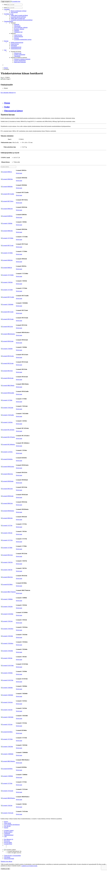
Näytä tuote (19, 173)
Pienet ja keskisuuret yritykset (18, 11)
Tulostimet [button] (7, 9)
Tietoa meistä (7, 823)
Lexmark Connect (9, 830)
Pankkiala (16, 24)
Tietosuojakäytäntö (9, 858)
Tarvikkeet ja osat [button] (8, 14)
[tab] (55, 103)
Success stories (8, 842)
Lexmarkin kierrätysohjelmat (18, 17)
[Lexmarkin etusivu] (15, 1)
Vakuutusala (17, 26)
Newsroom (7, 841)
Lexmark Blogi (8, 844)
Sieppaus (16, 38)
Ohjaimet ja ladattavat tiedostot (22, 59)
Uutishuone (7, 833)
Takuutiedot (14, 45)
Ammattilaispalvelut (16, 47)
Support (6, 827)
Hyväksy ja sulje (5, 868)
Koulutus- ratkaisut (19, 29)
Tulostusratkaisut (18, 36)
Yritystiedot (7, 857)
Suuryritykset (14, 12)
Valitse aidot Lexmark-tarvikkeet (19, 15)
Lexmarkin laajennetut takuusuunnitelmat (21, 20)
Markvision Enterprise (20, 62)
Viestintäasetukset (8, 835)
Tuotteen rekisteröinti (19, 54)
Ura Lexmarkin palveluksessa (12, 824)
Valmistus (16, 30)
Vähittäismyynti (18, 32)
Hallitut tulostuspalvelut (17, 42)
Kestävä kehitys (8, 832)
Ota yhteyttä (7, 826)
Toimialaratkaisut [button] (8, 21)
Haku (5, 4)
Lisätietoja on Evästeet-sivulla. (29, 865)
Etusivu (6, 67)
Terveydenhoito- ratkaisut (21, 27)
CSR (5, 836)
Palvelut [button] (6, 41)
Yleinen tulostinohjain (20, 60)
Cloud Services (18, 35)
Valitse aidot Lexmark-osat (18, 18)
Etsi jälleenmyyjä (8, 839)
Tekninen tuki (17, 53)
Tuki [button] (5, 50)
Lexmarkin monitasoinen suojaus (22, 39)
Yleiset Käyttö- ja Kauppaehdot (12, 855)
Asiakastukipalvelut (16, 48)
